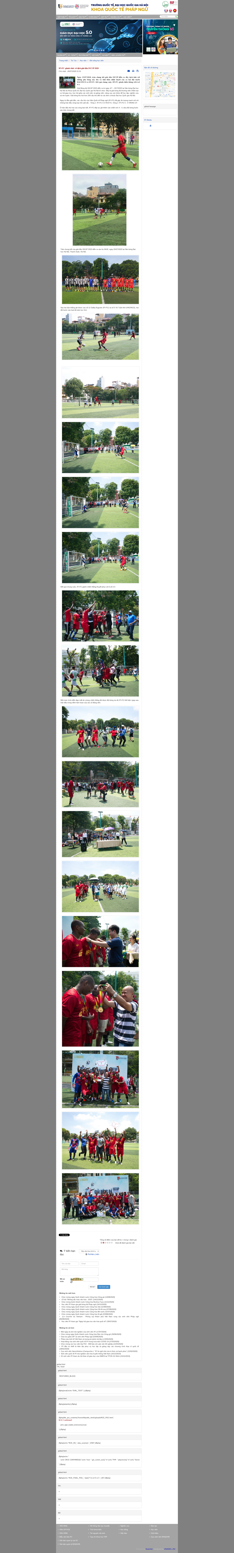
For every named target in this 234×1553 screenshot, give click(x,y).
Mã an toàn (62, 1280)
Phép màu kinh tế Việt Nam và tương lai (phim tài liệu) (82, 1339)
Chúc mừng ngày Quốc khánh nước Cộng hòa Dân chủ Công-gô (86, 1334)
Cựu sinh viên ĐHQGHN (160, 1537)
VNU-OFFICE (64, 1529)
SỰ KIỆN (105, 55)
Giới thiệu (61, 17)
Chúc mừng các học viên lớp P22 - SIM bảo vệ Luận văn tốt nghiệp (87, 1344)
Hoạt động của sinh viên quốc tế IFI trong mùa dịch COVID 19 (85, 1341)
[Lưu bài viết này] (138, 71)
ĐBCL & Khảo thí (118, 55)
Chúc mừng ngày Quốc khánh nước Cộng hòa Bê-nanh (83, 1312)
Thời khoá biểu (95, 1529)
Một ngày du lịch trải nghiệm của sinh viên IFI (78, 1332)
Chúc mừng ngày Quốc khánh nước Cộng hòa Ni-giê (82, 1314)
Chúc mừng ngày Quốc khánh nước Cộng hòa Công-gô (83, 1297)
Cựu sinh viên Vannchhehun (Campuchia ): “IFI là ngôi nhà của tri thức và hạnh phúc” (94, 1351)
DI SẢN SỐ (61, 55)
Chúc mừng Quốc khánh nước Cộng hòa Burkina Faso (83, 1302)
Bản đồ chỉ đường (151, 68)
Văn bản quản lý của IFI (68, 1540)
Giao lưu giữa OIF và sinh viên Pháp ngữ (77, 1337)
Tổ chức (72, 17)
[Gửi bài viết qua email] (128, 71)
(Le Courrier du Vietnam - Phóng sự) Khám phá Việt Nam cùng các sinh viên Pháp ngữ (100, 1317)
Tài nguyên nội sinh (97, 1533)
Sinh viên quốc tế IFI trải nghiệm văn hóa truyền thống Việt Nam (85, 1354)
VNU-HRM (63, 1533)
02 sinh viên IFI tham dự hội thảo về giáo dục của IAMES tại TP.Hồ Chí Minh (90, 1356)
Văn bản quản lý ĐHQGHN (69, 1544)
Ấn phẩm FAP (83, 55)
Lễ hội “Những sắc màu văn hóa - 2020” (77, 1299)
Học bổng (123, 1529)
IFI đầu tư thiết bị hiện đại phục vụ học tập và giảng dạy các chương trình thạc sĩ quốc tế (100, 1346)
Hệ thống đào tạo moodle (99, 1526)
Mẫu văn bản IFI (65, 1537)
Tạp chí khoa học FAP (98, 1537)
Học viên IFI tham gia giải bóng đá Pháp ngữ (79, 1304)
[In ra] (133, 71)
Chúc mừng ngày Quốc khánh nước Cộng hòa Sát (81, 1307)
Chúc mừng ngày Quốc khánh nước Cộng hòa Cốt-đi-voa (84, 1309)
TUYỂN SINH (92, 17)
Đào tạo (82, 17)
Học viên (154, 1529)
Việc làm (123, 1533)
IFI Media (148, 120)
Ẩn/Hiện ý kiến (93, 1254)
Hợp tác (104, 17)
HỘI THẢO (95, 55)
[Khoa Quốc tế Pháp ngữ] (73, 6)
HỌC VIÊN (126, 17)
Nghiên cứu (115, 17)
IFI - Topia (71, 55)
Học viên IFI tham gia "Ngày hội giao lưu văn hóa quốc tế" (84, 1321)
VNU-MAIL (63, 1526)
